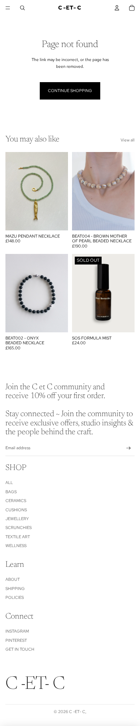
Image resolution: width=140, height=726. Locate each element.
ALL (9, 482)
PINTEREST (16, 640)
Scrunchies (18, 527)
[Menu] (8, 8)
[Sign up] (129, 448)
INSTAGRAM (17, 631)
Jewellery (17, 518)
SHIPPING (15, 588)
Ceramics (15, 500)
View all (128, 140)
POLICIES (14, 597)
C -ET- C (77, 711)
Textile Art (17, 537)
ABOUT (12, 579)
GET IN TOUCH (19, 649)
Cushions (16, 510)
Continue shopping (70, 90)
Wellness (16, 545)
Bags (11, 492)
